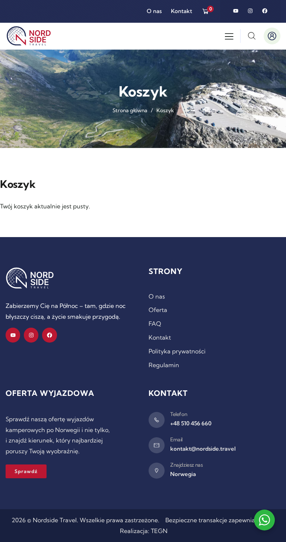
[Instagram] (250, 10)
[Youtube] (235, 10)
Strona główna (129, 110)
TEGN (159, 531)
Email (176, 439)
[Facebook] (264, 10)
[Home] (30, 278)
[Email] (157, 445)
